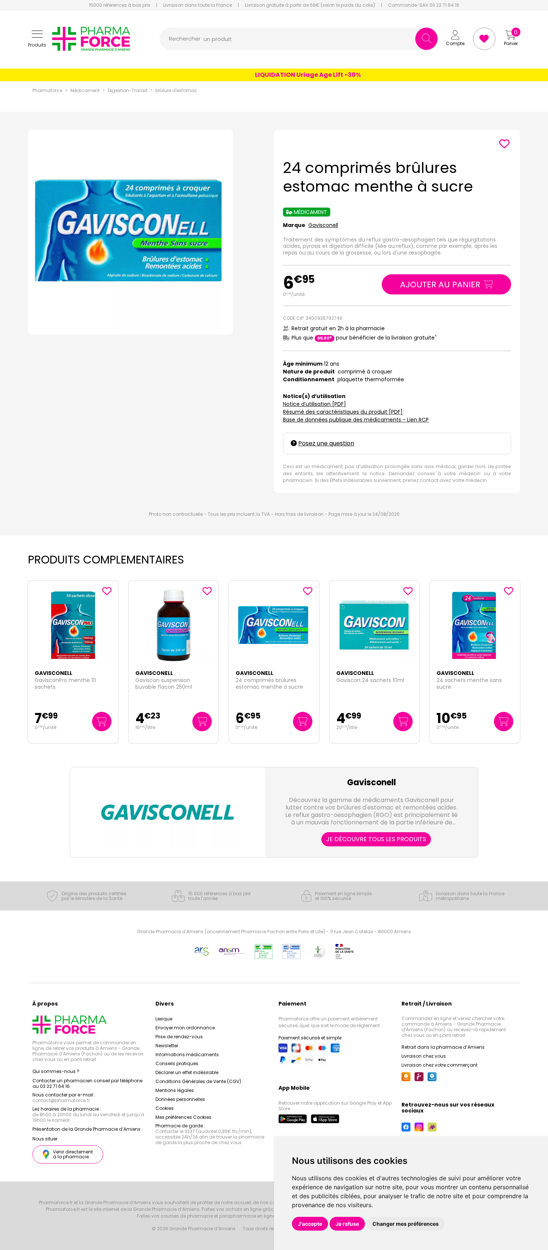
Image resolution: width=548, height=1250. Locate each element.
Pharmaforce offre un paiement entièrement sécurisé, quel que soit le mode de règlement (329, 1022)
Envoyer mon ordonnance (185, 1027)
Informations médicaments (187, 1054)
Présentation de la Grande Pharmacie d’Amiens (86, 1129)
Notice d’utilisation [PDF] (314, 404)
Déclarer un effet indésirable (186, 1072)
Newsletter (166, 1045)
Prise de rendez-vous (179, 1036)
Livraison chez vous (423, 1056)
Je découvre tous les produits (376, 839)
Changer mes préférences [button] (405, 1224)
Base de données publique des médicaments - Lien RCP (356, 419)
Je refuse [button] (347, 1224)
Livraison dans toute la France (197, 5)
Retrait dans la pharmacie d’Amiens (443, 1047)
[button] (37, 38)
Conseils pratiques (176, 1063)
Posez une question (326, 443)
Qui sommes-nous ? (55, 1071)
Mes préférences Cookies (183, 1117)
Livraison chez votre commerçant (439, 1065)
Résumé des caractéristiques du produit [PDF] (343, 412)
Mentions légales (174, 1090)
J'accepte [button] (310, 1224)
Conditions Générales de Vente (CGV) (198, 1081)
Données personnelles (180, 1099)
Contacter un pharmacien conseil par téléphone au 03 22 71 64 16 (87, 1083)
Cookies (164, 1108)
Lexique (163, 1019)
